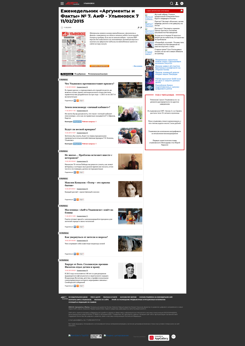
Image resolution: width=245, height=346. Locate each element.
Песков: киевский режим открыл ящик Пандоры (167, 73)
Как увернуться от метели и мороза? (86, 237)
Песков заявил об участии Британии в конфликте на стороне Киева (167, 67)
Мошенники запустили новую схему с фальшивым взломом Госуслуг (168, 61)
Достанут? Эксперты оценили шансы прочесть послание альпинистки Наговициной (167, 30)
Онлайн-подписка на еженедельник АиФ (156, 297)
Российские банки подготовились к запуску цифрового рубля (167, 87)
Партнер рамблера (139, 336)
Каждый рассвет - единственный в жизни (82, 192)
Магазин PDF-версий (128, 297)
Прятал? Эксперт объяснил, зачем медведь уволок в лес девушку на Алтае (169, 23)
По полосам (67, 74)
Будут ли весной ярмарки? (80, 129)
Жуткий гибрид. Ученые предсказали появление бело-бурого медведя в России (167, 16)
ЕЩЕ (81, 100)
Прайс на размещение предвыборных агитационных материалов (138, 300)
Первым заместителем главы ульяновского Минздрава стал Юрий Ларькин (164, 142)
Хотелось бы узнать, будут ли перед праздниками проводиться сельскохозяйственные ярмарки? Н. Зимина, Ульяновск (89, 138)
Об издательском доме (78, 297)
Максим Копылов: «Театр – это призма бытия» (87, 184)
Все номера (138, 66)
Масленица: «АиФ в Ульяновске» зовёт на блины (89, 211)
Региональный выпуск (98, 74)
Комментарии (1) (82, 216)
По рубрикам (80, 74)
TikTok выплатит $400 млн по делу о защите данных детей (168, 80)
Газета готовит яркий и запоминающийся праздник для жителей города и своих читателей (88, 220)
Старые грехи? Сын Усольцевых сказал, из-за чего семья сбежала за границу (169, 51)
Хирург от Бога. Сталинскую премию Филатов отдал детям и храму (86, 265)
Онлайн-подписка (99, 66)
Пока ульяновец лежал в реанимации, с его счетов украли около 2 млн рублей (164, 122)
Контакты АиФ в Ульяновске (80, 300)
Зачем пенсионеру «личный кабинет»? (87, 107)
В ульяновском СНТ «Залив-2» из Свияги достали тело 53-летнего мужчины (165, 112)
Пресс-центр (95, 297)
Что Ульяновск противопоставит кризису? (89, 83)
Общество (77, 122)
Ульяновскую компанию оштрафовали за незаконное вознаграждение (164, 132)
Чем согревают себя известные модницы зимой (85, 243)
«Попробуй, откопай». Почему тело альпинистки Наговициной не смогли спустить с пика (169, 44)
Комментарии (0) (82, 87)
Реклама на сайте (101, 300)
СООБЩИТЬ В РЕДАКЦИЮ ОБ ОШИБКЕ (82, 302)
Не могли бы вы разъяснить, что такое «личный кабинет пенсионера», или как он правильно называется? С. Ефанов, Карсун (90, 116)
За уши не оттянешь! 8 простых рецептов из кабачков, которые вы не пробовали (169, 37)
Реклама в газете (110, 297)
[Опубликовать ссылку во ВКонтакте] (75, 100)
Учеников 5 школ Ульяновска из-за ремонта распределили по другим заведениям (164, 102)
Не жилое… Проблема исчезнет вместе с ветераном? (88, 156)
